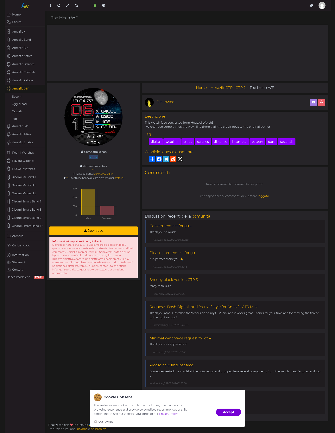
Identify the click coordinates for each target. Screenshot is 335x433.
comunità (201, 216)
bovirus (82, 429)
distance (220, 142)
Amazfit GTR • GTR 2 (228, 88)
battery (257, 142)
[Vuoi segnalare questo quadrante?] (321, 102)
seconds (286, 142)
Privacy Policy (168, 414)
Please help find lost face (171, 365)
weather (172, 142)
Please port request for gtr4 (174, 253)
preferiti (118, 177)
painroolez (98, 429)
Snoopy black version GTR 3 (174, 280)
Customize (105, 421)
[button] (311, 5)
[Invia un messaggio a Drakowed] (313, 102)
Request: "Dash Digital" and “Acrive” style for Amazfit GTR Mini (204, 307)
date (271, 142)
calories (203, 142)
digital (156, 142)
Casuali (17, 111)
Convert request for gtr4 (171, 226)
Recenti (17, 96)
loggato (263, 196)
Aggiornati (19, 104)
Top (14, 119)
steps (188, 142)
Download (95, 230)
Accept (228, 412)
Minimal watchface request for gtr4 (180, 338)
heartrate (239, 142)
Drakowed (165, 102)
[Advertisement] (188, 53)
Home (201, 88)
